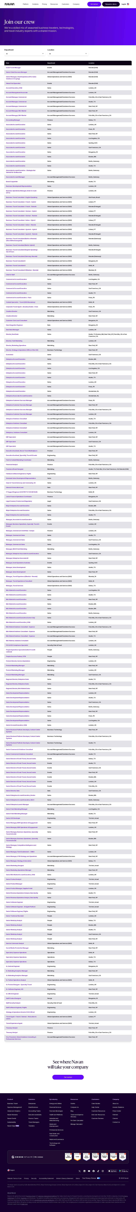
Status (78, 1178)
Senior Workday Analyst (14, 920)
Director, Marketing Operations (16, 345)
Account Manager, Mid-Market (16, 111)
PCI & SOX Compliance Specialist (17, 645)
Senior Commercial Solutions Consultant (19, 749)
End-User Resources (98, 1114)
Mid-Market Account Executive (16, 590)
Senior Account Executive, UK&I (16, 725)
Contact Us (116, 1122)
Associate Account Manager (15, 177)
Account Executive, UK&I (14, 88)
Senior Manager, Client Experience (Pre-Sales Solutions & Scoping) (21, 78)
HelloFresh (10, 1198)
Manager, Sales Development (15, 567)
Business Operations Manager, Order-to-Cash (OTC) (21, 192)
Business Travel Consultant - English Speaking (21, 197)
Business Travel (12, 1103)
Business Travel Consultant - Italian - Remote (21, 225)
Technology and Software (55, 1144)
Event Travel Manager (13, 67)
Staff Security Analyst (13, 1003)
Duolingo (24, 1198)
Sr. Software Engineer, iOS (14, 989)
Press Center (117, 1111)
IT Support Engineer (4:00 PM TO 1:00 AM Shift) (21, 492)
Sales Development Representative (17, 693)
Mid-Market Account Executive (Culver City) (20, 618)
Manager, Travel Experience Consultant (19, 581)
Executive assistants (34, 1114)
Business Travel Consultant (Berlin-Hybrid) (20, 245)
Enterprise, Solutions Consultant (16, 432)
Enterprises (32, 1103)
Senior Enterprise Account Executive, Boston (20, 795)
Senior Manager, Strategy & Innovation (18, 861)
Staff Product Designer (13, 998)
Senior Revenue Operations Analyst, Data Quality (22, 893)
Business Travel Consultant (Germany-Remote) (21, 256)
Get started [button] (94, 4)
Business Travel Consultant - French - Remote (21, 206)
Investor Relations (118, 1107)
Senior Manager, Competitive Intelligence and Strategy (21, 846)
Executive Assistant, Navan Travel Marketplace (21, 451)
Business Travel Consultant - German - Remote (21, 215)
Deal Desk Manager (12, 329)
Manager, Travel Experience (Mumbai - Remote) (22, 576)
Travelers (31, 1126)
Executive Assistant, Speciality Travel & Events (21, 455)
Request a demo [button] (111, 4)
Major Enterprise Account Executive (17, 506)
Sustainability (11, 1122)
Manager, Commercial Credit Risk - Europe (20, 530)
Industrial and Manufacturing (54, 1119)
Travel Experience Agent (14, 1023)
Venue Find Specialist (13, 83)
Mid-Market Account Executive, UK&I (18, 622)
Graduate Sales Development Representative (21, 478)
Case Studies (96, 1103)
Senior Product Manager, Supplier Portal (19, 888)
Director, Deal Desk (12, 334)
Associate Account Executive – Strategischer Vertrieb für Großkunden (20, 171)
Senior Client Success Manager (16, 72)
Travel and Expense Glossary (77, 1116)
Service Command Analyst (15, 943)
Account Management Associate (17, 92)
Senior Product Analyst (13, 879)
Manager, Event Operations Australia (18, 563)
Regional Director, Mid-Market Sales (18, 688)
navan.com (24, 1204)
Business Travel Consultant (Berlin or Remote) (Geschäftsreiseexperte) (21, 239)
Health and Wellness (56, 1114)
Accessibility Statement (46, 1178)
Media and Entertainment (54, 1125)
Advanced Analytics (13, 1111)
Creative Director (11, 311)
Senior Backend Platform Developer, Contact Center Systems (23, 731)
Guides (73, 1103)
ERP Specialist (11, 437)
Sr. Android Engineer (13, 966)
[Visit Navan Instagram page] (102, 1171)
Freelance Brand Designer (14, 469)
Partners (115, 1114)
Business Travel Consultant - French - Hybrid (21, 202)
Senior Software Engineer (14, 902)
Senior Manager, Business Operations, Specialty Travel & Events (22, 833)
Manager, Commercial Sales (15, 535)
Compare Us (75, 1107)
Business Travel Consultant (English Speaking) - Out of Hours (22, 251)
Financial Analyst (12, 464)
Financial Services (55, 1107)
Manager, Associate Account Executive (19, 519)
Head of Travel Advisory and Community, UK (20, 483)
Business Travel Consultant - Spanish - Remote (21, 234)
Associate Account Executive (15, 124)
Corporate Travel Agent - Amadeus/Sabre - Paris (22, 307)
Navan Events (11, 1118)
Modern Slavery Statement (64, 1178)
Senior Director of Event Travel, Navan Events (21, 758)
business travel (30, 1196)
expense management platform (47, 1196)
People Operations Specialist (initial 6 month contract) (20, 651)
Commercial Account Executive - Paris (18, 297)
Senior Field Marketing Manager (16, 809)
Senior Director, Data (12, 791)
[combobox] (24, 54)
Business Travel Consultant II (15, 261)
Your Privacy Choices (89, 1178)
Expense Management (14, 1107)
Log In (124, 4)
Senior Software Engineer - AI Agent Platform (20, 907)
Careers (115, 1118)
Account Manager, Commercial (16, 97)
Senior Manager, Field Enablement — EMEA (20, 852)
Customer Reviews (98, 1118)
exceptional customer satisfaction (44, 1200)
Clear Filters (8, 58)
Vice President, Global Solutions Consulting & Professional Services (21, 1038)
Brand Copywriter (12, 181)
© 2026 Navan (124, 1178)
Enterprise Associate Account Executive (19, 396)
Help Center (95, 1107)
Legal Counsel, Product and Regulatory (19, 501)
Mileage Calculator (77, 1124)
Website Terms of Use (14, 1178)
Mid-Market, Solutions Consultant (17, 640)
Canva (126, 1196)
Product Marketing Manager (15, 665)
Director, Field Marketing (14, 341)
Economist (9, 354)
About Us (115, 1103)
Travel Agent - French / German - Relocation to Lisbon (21, 1017)
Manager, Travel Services (14, 585)
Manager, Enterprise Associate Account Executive (22, 553)
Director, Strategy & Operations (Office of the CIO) (22, 350)
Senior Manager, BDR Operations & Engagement (22, 823)
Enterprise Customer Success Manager (19, 400)
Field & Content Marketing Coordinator (18, 460)
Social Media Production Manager (17, 948)
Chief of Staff (10, 274)
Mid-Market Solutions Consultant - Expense (20, 627)
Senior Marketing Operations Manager (18, 870)
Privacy (26, 1178)
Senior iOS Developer (13, 818)
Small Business (33, 1107)
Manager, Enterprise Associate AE (17, 558)
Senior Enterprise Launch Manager (17, 804)
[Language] (128, 4)
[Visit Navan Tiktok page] (98, 1171)
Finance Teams (33, 1118)
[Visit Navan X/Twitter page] (80, 1171)
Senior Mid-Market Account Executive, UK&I (20, 874)
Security (33, 1178)
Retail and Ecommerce (57, 1139)
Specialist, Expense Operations (16, 952)
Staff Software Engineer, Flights (16, 1007)
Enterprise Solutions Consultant (16, 419)
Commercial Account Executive (16, 279)
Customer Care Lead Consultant (16, 320)
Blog (72, 1111)
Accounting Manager (13, 120)
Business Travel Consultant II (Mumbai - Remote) (22, 270)
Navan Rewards (12, 1114)
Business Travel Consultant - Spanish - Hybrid (21, 229)
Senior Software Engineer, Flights (17, 911)
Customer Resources (98, 1111)
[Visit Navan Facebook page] (93, 1171)
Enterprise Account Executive (15, 359)
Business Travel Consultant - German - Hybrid (21, 211)
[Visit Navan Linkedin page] (84, 1171)
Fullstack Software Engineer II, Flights (18, 473)
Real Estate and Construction (54, 1134)
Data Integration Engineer (14, 325)
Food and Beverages (56, 1111)
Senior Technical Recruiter (15, 916)
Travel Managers (33, 1122)
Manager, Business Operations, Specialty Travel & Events (22, 525)
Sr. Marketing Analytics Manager (17, 971)
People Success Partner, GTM (16, 656)
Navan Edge (12, 1126)
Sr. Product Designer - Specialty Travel (19, 984)
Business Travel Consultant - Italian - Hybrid (20, 220)
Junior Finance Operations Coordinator (19, 496)
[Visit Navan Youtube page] (89, 1171)
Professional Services (56, 1130)
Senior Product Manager (14, 884)
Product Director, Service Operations (18, 661)
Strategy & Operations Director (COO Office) (20, 1012)
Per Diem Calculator (77, 1120)
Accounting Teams (34, 1111)
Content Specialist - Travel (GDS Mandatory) (20, 302)
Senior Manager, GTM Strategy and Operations (21, 856)
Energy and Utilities (56, 1103)
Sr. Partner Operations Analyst (16, 980)
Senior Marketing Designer (15, 865)
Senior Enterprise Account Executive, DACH (20, 800)
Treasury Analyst (11, 1028)
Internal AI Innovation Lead (14, 487)
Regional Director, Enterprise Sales (17, 679)
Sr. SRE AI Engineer (12, 994)
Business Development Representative (19, 186)
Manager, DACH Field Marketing (16, 549)
